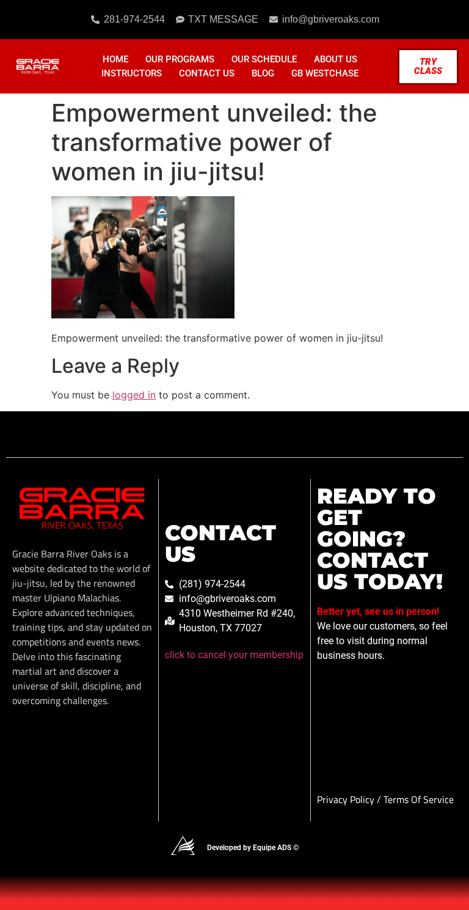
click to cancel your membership (234, 655)
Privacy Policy (347, 799)
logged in (134, 395)
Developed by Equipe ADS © (253, 847)
